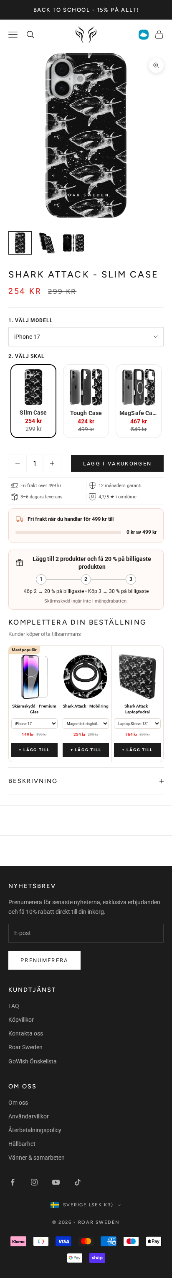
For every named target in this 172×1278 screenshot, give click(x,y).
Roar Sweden (25, 1047)
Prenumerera (44, 960)
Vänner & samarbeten (36, 1157)
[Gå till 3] (73, 243)
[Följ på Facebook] (12, 1182)
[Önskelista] (144, 35)
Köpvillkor (21, 1019)
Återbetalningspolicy (34, 1130)
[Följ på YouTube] (56, 1182)
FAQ (13, 1006)
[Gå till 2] (46, 243)
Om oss (18, 1102)
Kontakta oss (25, 1033)
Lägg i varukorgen (117, 463)
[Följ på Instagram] (34, 1182)
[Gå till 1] (20, 243)
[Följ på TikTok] (77, 1182)
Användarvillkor (28, 1116)
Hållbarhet (21, 1143)
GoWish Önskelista (32, 1061)
